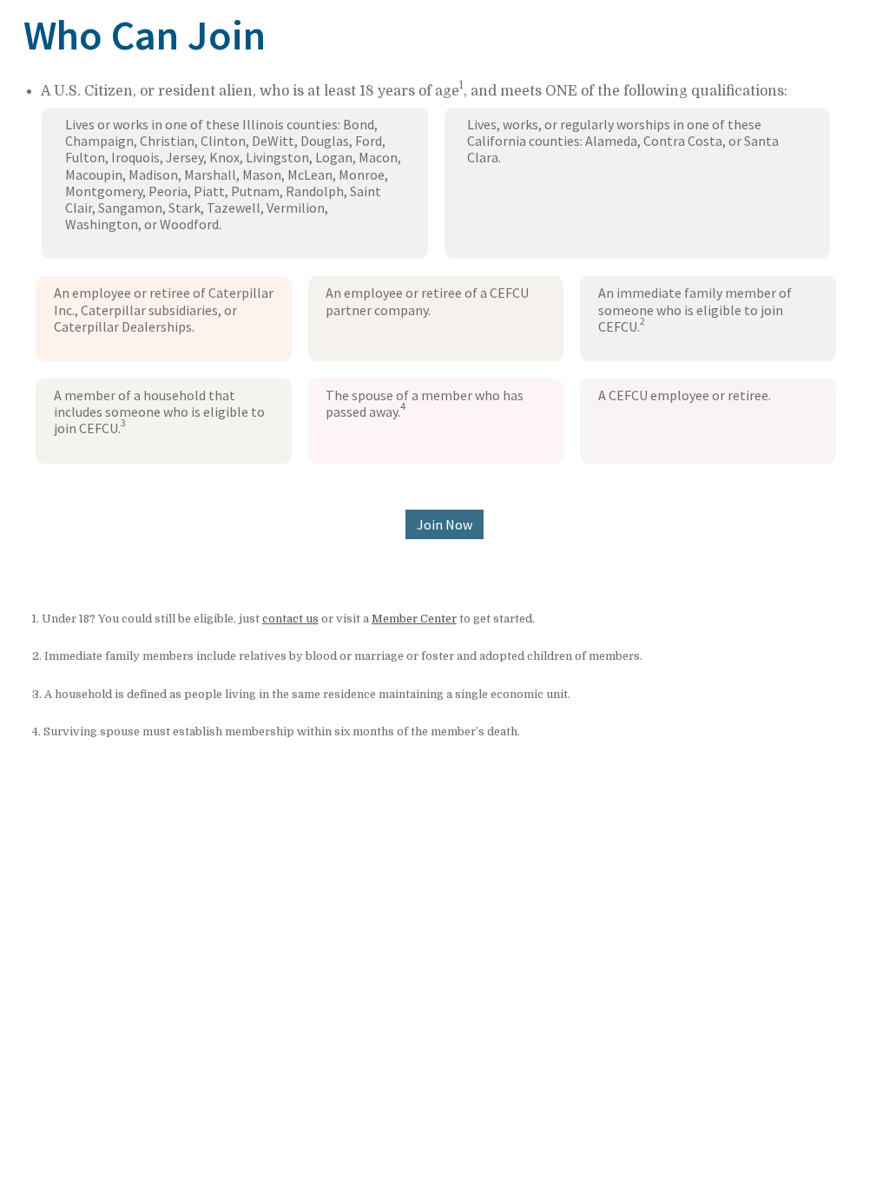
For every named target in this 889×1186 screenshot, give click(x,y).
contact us (290, 618)
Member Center (414, 618)
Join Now (444, 524)
